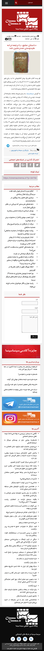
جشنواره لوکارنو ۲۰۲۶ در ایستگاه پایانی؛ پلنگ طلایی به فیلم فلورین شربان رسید (20, 547)
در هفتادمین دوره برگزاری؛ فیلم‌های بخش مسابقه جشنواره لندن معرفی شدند (20, 487)
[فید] (31, 639)
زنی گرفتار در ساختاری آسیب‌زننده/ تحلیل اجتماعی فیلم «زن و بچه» (20, 507)
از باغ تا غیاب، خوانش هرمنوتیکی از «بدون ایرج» (21, 512)
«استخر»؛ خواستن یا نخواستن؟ (27, 374)
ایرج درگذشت (32, 585)
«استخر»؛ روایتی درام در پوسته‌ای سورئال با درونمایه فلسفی (20, 441)
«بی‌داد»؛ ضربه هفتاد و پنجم (28, 522)
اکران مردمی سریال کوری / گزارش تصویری (24, 462)
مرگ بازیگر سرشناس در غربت (23, 253)
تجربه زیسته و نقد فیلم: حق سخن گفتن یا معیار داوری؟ (20, 574)
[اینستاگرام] (25, 639)
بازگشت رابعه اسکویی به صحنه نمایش (20, 257)
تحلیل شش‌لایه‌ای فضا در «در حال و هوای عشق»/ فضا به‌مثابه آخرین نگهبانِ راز (20, 517)
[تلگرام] (13, 639)
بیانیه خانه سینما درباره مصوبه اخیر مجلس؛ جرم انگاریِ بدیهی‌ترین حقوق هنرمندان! (20, 467)
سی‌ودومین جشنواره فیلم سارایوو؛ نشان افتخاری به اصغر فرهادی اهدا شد (20, 448)
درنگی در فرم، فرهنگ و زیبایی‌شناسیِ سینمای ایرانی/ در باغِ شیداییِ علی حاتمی (20, 540)
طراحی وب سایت (32, 648)
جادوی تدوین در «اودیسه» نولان (27, 596)
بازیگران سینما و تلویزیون (19, 150)
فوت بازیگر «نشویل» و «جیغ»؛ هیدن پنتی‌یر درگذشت (20, 527)
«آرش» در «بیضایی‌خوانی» (28, 479)
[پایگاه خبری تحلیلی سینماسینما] (22, 21)
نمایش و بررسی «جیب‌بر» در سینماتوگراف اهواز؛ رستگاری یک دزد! (20, 534)
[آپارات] (19, 639)
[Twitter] (37, 165)
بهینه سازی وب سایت (19, 648)
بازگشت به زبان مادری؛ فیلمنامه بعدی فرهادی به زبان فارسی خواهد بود (20, 494)
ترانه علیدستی (33, 154)
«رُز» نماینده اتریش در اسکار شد (26, 558)
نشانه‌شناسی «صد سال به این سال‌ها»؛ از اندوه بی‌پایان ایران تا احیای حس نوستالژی (20, 601)
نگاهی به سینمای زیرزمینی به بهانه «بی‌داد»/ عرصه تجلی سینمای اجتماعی (20, 435)
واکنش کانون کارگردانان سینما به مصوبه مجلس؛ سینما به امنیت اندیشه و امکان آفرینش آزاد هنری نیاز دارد (20, 456)
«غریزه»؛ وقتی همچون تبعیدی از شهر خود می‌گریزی (21, 384)
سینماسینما (30, 93)
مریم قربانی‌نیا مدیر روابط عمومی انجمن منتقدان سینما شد (20, 473)
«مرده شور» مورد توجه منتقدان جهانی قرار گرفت (22, 379)
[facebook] (30, 165)
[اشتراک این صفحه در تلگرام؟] (16, 165)
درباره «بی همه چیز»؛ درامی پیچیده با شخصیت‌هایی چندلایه (20, 391)
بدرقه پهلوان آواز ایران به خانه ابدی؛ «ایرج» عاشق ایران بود (20, 567)
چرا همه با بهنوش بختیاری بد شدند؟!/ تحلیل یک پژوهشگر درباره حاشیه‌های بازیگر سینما (20, 277)
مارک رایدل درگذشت (30, 562)
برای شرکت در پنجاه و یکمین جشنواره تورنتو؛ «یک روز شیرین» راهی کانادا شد (20, 591)
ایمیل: (36, 307)
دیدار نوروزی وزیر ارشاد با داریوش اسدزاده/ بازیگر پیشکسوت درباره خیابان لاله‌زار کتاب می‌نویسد (21, 240)
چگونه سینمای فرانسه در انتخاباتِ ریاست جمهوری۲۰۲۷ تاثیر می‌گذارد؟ (20, 500)
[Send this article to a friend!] (9, 39)
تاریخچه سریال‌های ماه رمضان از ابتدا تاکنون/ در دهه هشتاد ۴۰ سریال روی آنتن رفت (20, 368)
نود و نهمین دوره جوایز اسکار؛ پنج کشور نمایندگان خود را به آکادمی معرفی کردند (20, 580)
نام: (37, 299)
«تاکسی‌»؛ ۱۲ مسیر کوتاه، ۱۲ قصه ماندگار (24, 482)
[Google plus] (23, 165)
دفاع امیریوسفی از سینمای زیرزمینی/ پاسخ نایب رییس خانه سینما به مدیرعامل (20, 553)
